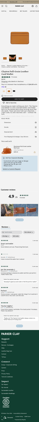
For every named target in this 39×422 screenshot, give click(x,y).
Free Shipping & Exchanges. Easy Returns (16, 136)
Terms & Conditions (7, 376)
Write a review (19, 219)
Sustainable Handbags (8, 393)
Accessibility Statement (20, 413)
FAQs (3, 348)
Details (6, 127)
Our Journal (4, 387)
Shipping (4, 81)
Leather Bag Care (6, 351)
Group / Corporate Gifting (9, 365)
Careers (3, 367)
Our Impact (4, 384)
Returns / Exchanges (7, 345)
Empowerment (8, 132)
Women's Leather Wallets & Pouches (17, 65)
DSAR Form (27, 416)
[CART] (36, 6)
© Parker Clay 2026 (6, 413)
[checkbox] (15, 236)
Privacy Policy (5, 373)
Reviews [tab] (6, 227)
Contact (3, 354)
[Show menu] (2, 6)
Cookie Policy (19, 416)
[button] (7, 210)
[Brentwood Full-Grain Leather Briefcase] (6, 149)
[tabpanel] (19, 280)
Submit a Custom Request (11, 169)
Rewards (4, 342)
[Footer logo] (10, 334)
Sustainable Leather (7, 390)
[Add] (34, 152)
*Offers (3, 357)
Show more (19, 326)
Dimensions (7, 122)
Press (3, 371)
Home (3, 65)
